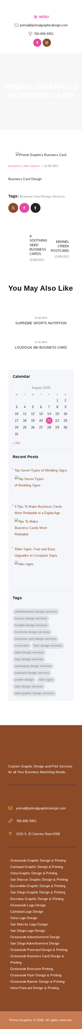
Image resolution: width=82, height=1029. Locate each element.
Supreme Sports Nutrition (40, 323)
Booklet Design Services (31, 625)
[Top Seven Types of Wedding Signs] (31, 487)
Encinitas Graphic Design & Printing (37, 899)
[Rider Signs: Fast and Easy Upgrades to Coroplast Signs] (31, 572)
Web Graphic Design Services (34, 693)
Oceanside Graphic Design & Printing (38, 860)
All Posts (29, 103)
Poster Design (24, 679)
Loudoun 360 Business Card (41, 347)
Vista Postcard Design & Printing (34, 988)
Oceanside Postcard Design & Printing (39, 950)
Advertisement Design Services (36, 611)
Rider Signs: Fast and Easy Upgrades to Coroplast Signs (36, 552)
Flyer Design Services (48, 645)
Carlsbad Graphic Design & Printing (36, 867)
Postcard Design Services (32, 672)
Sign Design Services (29, 686)
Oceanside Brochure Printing (31, 969)
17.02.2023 (41, 342)
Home (16, 103)
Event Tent (22, 645)
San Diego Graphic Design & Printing (37, 892)
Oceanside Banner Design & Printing (37, 981)
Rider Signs (46, 679)
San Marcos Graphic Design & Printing (39, 879)
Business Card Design (52, 103)
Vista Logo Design (23, 918)
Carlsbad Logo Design (26, 911)
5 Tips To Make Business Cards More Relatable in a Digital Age (38, 510)
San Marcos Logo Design (29, 924)
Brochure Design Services (32, 632)
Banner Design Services (31, 618)
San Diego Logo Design (27, 930)
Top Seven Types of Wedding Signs (41, 470)
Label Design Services (29, 652)
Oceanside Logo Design (28, 905)
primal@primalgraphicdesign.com (41, 808)
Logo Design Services (29, 659)
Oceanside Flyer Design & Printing (36, 975)
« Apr (17, 443)
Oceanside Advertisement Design (35, 937)
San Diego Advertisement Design (34, 943)
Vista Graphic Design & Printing (33, 873)
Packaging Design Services (33, 666)
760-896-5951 (26, 821)
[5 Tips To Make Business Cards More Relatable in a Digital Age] (31, 529)
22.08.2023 (41, 318)
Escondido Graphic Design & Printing (38, 886)
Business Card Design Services (42, 196)
